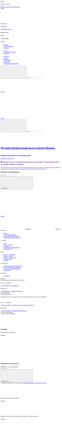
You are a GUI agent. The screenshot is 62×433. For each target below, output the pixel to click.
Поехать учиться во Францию (12, 269)
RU (2, 92)
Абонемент (7, 276)
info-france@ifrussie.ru (17, 291)
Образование (7, 60)
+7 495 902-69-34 (5, 285)
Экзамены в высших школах (12, 247)
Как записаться (8, 249)
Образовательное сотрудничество (13, 266)
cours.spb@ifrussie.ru (28, 305)
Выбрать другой (6, 29)
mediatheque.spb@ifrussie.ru (19, 310)
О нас (5, 50)
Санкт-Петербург (10, 7)
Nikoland (12, 313)
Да (1, 29)
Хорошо (3, 335)
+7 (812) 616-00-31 (6, 310)
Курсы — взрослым (9, 254)
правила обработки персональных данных (34, 383)
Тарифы (6, 260)
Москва (3, 7)
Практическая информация (11, 63)
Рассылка (6, 53)
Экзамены (6, 59)
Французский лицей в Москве (12, 267)
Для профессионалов (9, 52)
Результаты (7, 246)
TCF (5, 243)
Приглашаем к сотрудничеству (12, 237)
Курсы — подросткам (10, 257)
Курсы (5, 57)
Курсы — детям (8, 256)
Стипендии (7, 270)
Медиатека (7, 62)
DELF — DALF (8, 244)
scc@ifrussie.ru (15, 285)
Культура (6, 56)
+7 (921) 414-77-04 (17, 305)
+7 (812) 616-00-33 (6, 305)
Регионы (17, 7)
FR (3, 92)
